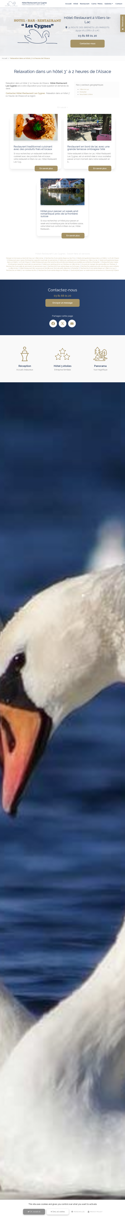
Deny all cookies (58, 1212)
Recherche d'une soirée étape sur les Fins (60, 258)
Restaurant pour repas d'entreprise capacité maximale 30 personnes (33, 260)
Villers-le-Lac (84, 89)
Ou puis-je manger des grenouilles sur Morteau (99, 264)
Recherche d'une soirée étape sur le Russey (63, 266)
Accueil (68, 4)
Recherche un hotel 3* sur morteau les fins (21, 270)
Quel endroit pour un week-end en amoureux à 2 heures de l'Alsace (95, 270)
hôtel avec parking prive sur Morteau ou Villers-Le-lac (78, 260)
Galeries (107, 4)
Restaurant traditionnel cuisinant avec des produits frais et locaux (33, 148)
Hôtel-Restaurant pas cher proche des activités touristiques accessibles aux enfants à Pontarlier (66, 262)
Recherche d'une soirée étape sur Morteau (53, 270)
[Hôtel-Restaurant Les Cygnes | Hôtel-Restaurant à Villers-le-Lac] (12, 3)
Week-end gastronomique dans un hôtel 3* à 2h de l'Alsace (98, 258)
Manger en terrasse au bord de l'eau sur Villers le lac (24, 258)
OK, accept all (34, 1212)
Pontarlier (83, 92)
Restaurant (84, 4)
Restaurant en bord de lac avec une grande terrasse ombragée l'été (88, 148)
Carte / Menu (97, 4)
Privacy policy (96, 1212)
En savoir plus (46, 168)
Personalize (79, 1212)
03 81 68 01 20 (87, 35)
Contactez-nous (87, 43)
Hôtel (75, 4)
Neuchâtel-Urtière (86, 94)
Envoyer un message (63, 303)
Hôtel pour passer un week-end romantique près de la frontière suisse (59, 214)
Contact (118, 4)
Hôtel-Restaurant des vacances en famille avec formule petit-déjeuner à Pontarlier (49, 268)
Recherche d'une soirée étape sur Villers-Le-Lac (98, 268)
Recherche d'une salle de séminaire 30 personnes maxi (26, 266)
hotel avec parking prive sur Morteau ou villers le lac (61, 264)
